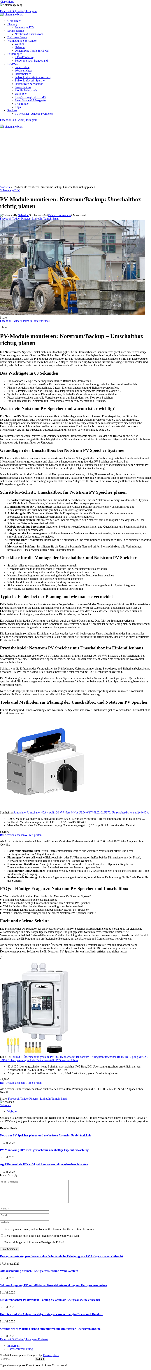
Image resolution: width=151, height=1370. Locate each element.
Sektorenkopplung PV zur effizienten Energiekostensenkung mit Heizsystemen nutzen (53, 1285)
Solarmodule (22, 67)
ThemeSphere (51, 1355)
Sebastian (23, 215)
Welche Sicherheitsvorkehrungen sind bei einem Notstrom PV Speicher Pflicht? (49, 913)
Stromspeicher (15, 30)
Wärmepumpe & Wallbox (22, 40)
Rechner (12, 110)
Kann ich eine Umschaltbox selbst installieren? (30, 899)
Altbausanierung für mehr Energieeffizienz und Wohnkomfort (39, 1270)
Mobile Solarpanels (26, 90)
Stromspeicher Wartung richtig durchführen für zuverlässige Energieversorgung (50, 1328)
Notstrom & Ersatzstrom (29, 34)
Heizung (20, 47)
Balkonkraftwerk (17, 37)
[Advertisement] (75, 158)
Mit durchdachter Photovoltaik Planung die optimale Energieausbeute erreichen (50, 1299)
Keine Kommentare (59, 215)
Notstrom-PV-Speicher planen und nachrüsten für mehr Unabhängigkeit (45, 1135)
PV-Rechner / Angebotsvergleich (34, 113)
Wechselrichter (23, 70)
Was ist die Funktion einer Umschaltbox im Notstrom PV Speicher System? (47, 896)
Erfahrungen (22, 103)
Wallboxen (21, 93)
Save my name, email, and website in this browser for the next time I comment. (50, 1229)
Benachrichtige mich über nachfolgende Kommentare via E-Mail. (42, 1235)
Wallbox (19, 44)
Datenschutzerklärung (20, 1348)
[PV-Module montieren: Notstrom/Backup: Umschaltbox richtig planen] (72, 314)
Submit (40, 1358)
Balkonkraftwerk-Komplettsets (32, 77)
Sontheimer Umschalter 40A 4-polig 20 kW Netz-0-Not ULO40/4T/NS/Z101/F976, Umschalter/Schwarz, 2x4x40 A (81, 812)
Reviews (12, 63)
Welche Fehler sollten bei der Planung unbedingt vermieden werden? (43, 906)
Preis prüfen (35, 835)
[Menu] (1, 124)
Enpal (18, 107)
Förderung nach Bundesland (31, 60)
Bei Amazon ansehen (14, 835)
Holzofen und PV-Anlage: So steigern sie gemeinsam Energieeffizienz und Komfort (51, 1314)
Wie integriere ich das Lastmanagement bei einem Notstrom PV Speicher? (46, 909)
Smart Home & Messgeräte (30, 100)
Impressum (13, 1345)
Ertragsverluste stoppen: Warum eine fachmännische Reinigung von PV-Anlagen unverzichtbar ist (61, 1256)
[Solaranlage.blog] (11, 14)
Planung (12, 24)
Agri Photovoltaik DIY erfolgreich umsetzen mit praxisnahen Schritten (44, 1164)
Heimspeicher (23, 73)
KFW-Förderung (24, 57)
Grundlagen (14, 20)
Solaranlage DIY (24, 27)
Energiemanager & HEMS (30, 97)
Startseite (5, 187)
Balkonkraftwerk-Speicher (30, 80)
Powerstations (23, 87)
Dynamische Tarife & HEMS (32, 50)
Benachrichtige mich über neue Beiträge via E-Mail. (34, 1242)
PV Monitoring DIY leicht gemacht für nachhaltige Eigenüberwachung (44, 1150)
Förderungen (14, 53)
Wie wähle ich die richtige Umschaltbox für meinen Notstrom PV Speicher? (47, 903)
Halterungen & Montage (29, 83)
